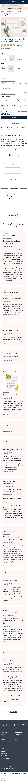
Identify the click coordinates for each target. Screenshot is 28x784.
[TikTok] (2, 766)
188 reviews (13, 49)
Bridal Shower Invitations (12, 11)
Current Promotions (20, 744)
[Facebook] (6, 766)
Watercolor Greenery (7, 356)
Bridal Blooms (6, 446)
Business (3, 739)
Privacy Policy (4, 778)
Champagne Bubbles (7, 238)
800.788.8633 (6, 768)
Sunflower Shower (6, 327)
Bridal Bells (5, 615)
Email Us (16, 768)
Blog (16, 739)
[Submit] (25, 5)
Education (3, 741)
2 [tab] (15, 183)
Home (2, 11)
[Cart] (26, 2)
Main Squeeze (6, 392)
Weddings (3, 734)
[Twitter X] (4, 766)
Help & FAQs (4, 756)
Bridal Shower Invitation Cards (9, 13)
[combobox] (14, 5)
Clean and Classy (6, 534)
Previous (3, 27)
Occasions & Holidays (6, 737)
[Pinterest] (8, 766)
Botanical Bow (6, 486)
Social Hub (17, 737)
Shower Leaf (5, 657)
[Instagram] (11, 766)
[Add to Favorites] (20, 19)
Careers (17, 741)
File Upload (4, 753)
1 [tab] (13, 183)
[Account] (23, 2)
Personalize (14, 117)
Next (24, 27)
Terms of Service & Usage (7, 775)
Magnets (4, 59)
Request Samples (5, 758)
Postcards (19, 59)
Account (3, 751)
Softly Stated (5, 427)
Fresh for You (5, 577)
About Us (17, 734)
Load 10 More (13, 711)
